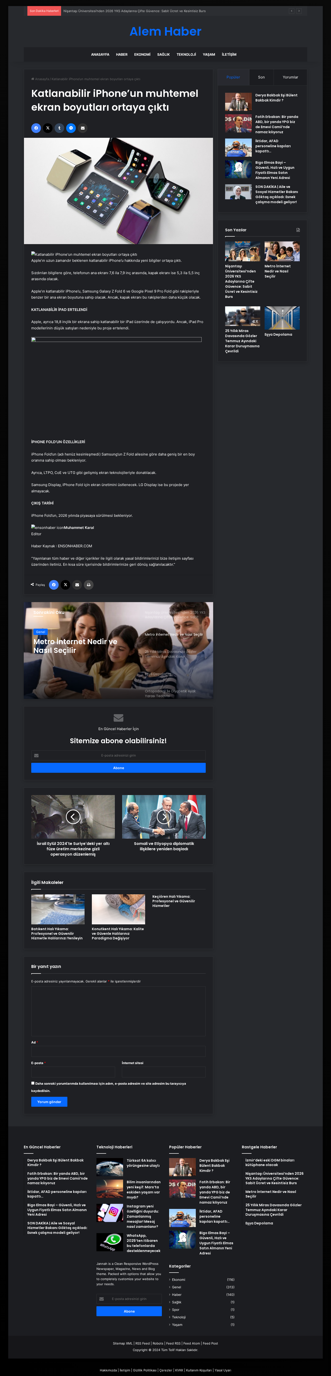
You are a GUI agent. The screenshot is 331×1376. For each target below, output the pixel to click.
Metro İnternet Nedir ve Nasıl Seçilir (90, 11)
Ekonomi (142, 54)
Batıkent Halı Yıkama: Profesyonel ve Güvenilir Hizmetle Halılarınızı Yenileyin (57, 934)
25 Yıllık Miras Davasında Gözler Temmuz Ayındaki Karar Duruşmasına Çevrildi (79, 646)
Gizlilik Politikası (145, 1370)
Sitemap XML (123, 1343)
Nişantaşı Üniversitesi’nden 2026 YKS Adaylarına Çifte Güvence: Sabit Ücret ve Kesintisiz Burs (241, 281)
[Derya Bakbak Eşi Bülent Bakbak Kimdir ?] (238, 102)
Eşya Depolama (278, 334)
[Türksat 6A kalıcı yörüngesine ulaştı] (109, 1167)
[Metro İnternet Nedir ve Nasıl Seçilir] (282, 251)
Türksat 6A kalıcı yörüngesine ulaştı (143, 1163)
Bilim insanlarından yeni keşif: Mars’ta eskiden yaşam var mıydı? (144, 1190)
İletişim (229, 54)
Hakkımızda (108, 1370)
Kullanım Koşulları (199, 1370)
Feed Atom (191, 1343)
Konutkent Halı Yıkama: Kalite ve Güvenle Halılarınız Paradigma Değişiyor (118, 934)
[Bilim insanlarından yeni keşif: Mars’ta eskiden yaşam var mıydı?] (109, 1189)
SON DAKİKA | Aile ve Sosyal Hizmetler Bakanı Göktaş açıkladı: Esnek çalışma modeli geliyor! (276, 194)
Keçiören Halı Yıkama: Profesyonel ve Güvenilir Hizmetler (173, 901)
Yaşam (209, 54)
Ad (34, 1042)
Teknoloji (186, 54)
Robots (158, 1343)
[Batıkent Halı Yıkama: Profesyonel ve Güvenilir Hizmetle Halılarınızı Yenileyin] (58, 909)
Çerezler (165, 1370)
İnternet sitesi (132, 1063)
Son (261, 77)
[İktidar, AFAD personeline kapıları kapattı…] (238, 148)
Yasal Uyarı (223, 1370)
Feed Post (210, 1343)
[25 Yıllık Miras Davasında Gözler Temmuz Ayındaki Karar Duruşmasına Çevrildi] (242, 316)
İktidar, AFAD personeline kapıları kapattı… (273, 146)
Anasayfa (100, 54)
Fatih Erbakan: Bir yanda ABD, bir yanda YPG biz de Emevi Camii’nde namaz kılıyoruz (276, 124)
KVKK (179, 1370)
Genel (40, 632)
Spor (175, 1310)
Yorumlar (290, 77)
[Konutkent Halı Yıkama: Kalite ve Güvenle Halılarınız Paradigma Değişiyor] (118, 909)
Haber (121, 54)
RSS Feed (142, 1343)
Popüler (233, 77)
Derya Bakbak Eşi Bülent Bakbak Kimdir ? (276, 98)
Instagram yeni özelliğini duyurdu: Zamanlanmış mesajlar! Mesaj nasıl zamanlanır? (143, 1216)
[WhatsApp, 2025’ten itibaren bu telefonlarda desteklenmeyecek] (109, 1242)
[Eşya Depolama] (282, 318)
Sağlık (163, 54)
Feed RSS (173, 1343)
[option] (118, 650)
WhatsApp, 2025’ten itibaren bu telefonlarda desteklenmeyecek (143, 1243)
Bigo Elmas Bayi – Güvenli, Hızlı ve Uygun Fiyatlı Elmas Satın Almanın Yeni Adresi (274, 170)
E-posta (38, 1063)
